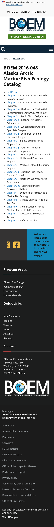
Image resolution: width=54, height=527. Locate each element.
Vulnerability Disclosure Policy (19, 483)
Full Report (13, 92)
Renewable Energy (13, 286)
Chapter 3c (13, 119)
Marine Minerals (12, 295)
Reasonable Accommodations (19, 495)
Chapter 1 (12, 95)
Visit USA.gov (10, 517)
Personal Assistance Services (18, 489)
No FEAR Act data (12, 454)
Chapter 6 (12, 206)
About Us (8, 333)
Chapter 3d (13, 126)
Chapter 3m (13, 185)
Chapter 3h (13, 154)
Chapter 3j (12, 165)
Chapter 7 (12, 213)
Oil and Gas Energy (13, 282)
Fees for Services (12, 316)
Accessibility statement (15, 431)
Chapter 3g (13, 147)
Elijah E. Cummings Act (14, 460)
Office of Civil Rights (13, 501)
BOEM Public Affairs (14, 373)
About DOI (8, 425)
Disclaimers (8, 437)
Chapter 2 (12, 102)
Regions (7, 320)
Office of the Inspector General (19, 466)
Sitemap (7, 338)
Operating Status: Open (28, 36)
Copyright (7, 443)
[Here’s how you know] (27, 3)
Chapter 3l (12, 178)
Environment (10, 291)
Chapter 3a (13, 109)
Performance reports (14, 472)
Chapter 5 (12, 199)
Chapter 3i (12, 158)
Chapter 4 (12, 192)
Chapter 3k (13, 171)
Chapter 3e (13, 133)
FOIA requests (10, 448)
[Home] (27, 24)
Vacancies (8, 325)
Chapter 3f (12, 140)
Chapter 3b (13, 116)
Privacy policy (9, 477)
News (6, 329)
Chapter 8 (12, 220)
